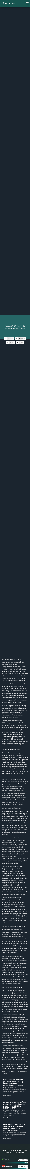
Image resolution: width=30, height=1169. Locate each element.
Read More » (7, 1095)
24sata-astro (9, 3)
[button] (27, 3)
